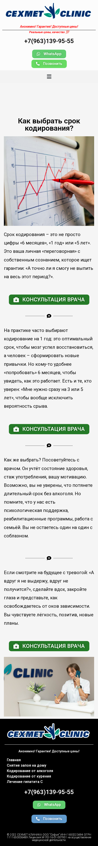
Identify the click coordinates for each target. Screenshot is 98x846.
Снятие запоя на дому (26, 765)
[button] (49, 54)
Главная (14, 760)
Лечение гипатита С (25, 782)
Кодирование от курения (29, 776)
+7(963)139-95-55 (49, 41)
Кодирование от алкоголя (30, 771)
